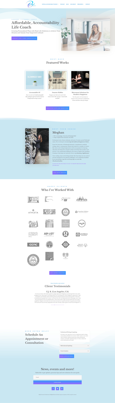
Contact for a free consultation (24, 38)
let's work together (57, 272)
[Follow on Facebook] (53, 388)
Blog (67, 4)
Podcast (62, 4)
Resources (80, 4)
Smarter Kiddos (57, 92)
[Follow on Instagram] (61, 388)
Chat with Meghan (59, 172)
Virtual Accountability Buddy (50, 4)
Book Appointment (66, 356)
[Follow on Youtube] (57, 388)
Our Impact (73, 4)
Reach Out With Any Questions (57, 108)
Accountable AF (34, 92)
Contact (88, 4)
